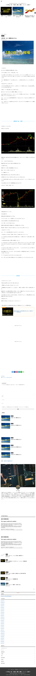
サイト (3, 403)
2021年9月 (2, 620)
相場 (11, 377)
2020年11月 (2, 633)
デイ (6, 377)
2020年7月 (2, 639)
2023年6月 (2, 604)
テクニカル (3, 377)
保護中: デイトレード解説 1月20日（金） (13, 584)
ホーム (9, 669)
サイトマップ (26, 669)
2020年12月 (3, 631)
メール (3, 399)
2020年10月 (3, 634)
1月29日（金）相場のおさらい (8, 460)
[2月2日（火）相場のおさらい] (19, 372)
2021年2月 (2, 628)
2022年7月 (2, 610)
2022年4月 (2, 612)
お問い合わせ (12, 669)
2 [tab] (14, 18)
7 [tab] (21, 18)
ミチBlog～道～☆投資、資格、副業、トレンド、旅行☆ (18, 4)
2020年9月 (2, 636)
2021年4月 (2, 625)
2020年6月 (2, 641)
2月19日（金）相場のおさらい (16, 439)
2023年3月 (2, 605)
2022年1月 (2, 615)
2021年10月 (2, 618)
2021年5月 (2, 623)
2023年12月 (3, 602)
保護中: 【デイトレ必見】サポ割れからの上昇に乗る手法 (16, 573)
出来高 (8, 377)
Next (35, 13)
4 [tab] (17, 18)
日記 (9, 377)
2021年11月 (2, 617)
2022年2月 (2, 613)
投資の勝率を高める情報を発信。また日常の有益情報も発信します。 (18, 673)
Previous (1, 13)
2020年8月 (2, 638)
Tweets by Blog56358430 (6, 596)
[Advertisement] (18, 27)
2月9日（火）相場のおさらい (16, 417)
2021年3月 (2, 626)
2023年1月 (2, 607)
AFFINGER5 (28, 674)
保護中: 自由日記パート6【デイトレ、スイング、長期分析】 (16, 561)
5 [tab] (18, 18)
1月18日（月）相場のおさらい (16, 454)
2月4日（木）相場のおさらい (8, 461)
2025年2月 (2, 600)
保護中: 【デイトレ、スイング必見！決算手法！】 (14, 555)
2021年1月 (2, 630)
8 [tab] (22, 18)
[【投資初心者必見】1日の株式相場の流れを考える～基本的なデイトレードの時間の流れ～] (18, 315)
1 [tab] (13, 18)
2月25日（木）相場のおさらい (16, 425)
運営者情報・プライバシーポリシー (19, 669)
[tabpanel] (6, 12)
